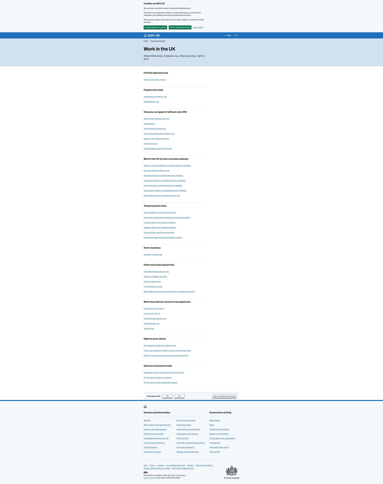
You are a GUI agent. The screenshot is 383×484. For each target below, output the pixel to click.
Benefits (147, 420)
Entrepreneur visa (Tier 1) (154, 308)
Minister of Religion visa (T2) (155, 276)
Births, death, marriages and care (157, 425)
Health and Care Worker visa (155, 96)
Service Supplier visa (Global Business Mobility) (163, 185)
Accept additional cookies (155, 27)
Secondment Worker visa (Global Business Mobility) (164, 180)
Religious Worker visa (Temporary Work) (160, 227)
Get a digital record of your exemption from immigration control (169, 291)
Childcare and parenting (153, 434)
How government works (219, 447)
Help (146, 465)
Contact (190, 465)
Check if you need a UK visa (155, 79)
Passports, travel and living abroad (191, 443)
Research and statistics (219, 434)
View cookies (198, 27)
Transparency (215, 443)
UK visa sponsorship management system (160, 382)
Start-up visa (149, 328)
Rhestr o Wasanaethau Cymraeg (157, 468)
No (181, 396)
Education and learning (186, 420)
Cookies (160, 465)
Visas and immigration (158, 41)
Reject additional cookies (180, 27)
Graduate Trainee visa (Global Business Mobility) (163, 175)
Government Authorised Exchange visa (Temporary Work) (167, 217)
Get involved (214, 452)
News (211, 425)
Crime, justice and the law (154, 443)
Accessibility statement (175, 465)
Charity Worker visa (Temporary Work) (159, 232)
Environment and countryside (188, 429)
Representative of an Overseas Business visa (162, 195)
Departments (214, 420)
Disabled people (150, 447)
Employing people (184, 425)
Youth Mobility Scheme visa (155, 128)
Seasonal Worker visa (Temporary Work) (160, 212)
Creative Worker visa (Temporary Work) (160, 222)
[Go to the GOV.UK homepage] (152, 35)
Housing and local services (187, 434)
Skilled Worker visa (151, 101)
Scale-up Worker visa (152, 281)
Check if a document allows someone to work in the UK (166, 355)
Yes (169, 396)
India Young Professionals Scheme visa (159, 133)
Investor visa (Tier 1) (152, 313)
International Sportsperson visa (156, 271)
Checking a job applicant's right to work (160, 345)
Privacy (152, 465)
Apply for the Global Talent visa (156, 138)
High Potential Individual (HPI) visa (158, 148)
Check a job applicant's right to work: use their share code (167, 350)
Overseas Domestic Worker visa (156, 170)
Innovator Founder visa (153, 254)
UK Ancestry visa (150, 143)
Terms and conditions (204, 465)
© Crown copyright (231, 478)
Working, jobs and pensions (188, 452)
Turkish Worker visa (151, 323)
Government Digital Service (183, 468)
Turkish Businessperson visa (155, 318)
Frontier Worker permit (153, 286)
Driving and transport (152, 452)
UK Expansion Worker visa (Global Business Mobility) (165, 190)
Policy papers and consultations (222, 438)
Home (146, 41)
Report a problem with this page (224, 396)
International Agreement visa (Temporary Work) (163, 237)
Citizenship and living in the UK (156, 438)
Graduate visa (149, 123)
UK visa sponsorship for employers (158, 377)
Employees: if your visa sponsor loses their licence (164, 372)
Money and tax (183, 438)
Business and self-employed (155, 429)
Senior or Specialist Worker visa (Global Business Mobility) (167, 165)
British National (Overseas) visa (156, 119)
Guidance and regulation (219, 429)
